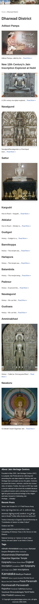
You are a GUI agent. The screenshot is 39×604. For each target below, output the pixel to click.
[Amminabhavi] (19, 347)
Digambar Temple (19, 558)
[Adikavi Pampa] (19, 43)
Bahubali (32, 549)
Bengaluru (12, 551)
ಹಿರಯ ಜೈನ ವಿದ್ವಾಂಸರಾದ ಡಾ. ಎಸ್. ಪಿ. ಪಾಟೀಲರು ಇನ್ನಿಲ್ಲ (18, 510)
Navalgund (8, 106)
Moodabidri (20, 578)
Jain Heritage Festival (7, 570)
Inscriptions (16, 566)
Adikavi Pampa (10, 25)
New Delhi (9, 581)
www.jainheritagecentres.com (21, 599)
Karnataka (8, 573)
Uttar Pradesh (8, 595)
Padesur (6, 281)
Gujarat (30, 562)
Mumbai (26, 578)
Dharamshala (8, 554)
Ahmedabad (13, 549)
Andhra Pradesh (23, 549)
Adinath (5, 548)
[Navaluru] (19, 406)
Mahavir (5, 578)
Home (4, 12)
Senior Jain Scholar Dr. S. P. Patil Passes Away (18, 506)
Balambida (8, 269)
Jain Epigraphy (27, 566)
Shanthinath (6, 592)
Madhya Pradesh (23, 574)
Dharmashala (22, 554)
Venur (23, 595)
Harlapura (7, 256)
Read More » (27, 58)
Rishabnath (14, 589)
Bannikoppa (9, 244)
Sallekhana (22, 589)
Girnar (14, 562)
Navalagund (9, 294)
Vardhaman (17, 595)
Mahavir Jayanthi (13, 578)
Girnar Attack (21, 562)
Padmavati (16, 581)
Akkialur (6, 219)
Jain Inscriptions (21, 569)
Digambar (6, 558)
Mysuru (4, 581)
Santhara (29, 589)
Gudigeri (7, 232)
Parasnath (31, 581)
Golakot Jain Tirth (7, 526)
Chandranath (23, 551)
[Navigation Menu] (35, 2)
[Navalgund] (19, 129)
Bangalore (5, 551)
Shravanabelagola (17, 592)
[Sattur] (19, 182)
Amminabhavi (10, 318)
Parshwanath (9, 585)
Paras (23, 581)
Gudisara (7, 306)
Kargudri (7, 207)
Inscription (7, 566)
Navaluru (7, 382)
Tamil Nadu (29, 592)
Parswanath (22, 585)
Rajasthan (6, 589)
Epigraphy (7, 562)
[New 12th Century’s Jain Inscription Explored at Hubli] (19, 85)
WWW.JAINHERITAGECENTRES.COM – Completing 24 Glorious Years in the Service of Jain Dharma (19, 531)
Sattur (5, 158)
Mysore (32, 578)
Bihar (17, 551)
